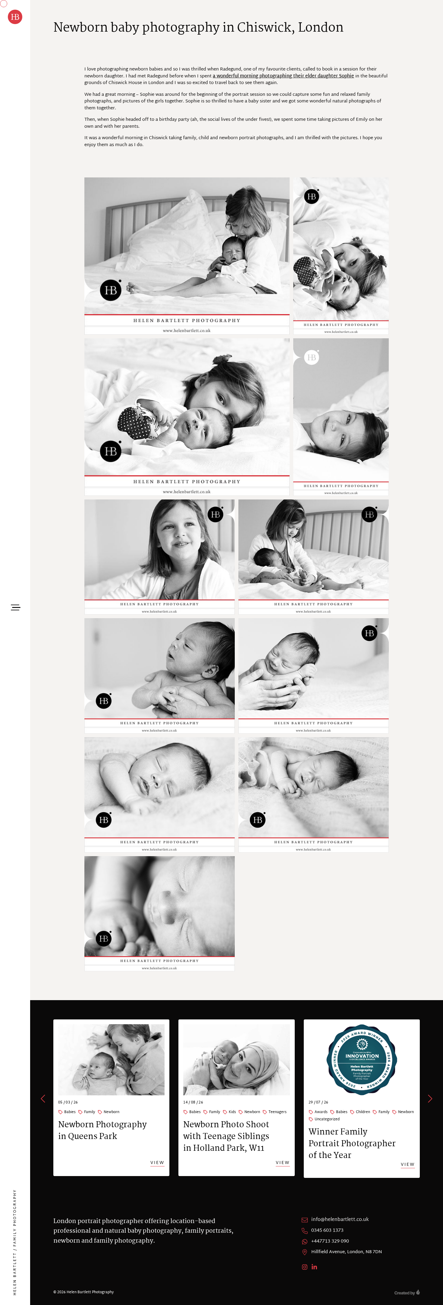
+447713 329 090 (330, 1241)
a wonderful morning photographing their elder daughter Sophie (283, 76)
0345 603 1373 (327, 1231)
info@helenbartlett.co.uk (340, 1220)
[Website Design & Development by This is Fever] (407, 1292)
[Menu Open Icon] (15, 606)
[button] (43, 1098)
